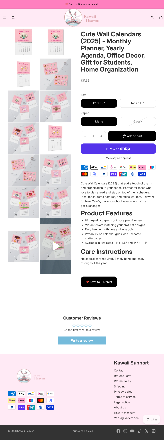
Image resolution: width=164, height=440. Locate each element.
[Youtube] (132, 431)
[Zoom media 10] (55, 170)
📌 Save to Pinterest (99, 282)
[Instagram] (125, 431)
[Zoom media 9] (23, 170)
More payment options (118, 158)
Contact (119, 370)
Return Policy (122, 381)
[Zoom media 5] (23, 106)
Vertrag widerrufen (126, 418)
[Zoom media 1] (23, 42)
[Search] (13, 17)
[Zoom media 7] (23, 138)
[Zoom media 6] (55, 106)
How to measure (124, 412)
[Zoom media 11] (23, 202)
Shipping (120, 386)
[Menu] (4, 17)
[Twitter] (146, 431)
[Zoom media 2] (55, 42)
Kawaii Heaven (25, 430)
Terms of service (125, 397)
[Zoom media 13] (23, 246)
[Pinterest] (153, 431)
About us (120, 407)
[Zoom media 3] (23, 74)
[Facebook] (118, 431)
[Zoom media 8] (55, 138)
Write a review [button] (82, 340)
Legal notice (122, 402)
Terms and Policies (82, 430)
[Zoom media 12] (55, 202)
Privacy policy (123, 391)
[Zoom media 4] (55, 74)
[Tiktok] (139, 431)
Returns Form (122, 375)
